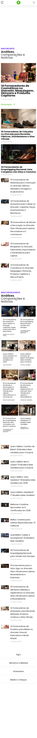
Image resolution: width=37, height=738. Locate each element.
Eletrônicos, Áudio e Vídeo (8, 335)
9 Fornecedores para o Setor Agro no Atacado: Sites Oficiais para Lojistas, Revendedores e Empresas (22, 571)
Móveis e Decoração (9, 400)
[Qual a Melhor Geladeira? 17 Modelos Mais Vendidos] (27, 406)
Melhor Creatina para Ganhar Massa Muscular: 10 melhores (22, 522)
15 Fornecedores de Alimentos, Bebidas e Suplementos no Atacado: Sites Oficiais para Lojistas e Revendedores (26, 390)
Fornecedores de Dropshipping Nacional (25, 332)
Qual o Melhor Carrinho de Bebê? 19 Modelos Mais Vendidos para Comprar (27, 358)
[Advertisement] (18, 24)
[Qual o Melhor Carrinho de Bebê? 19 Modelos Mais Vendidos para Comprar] (27, 341)
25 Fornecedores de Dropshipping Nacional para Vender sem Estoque (27, 323)
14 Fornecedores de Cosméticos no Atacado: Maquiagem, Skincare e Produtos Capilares (17, 90)
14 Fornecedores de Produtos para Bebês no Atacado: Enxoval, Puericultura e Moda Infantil (21, 632)
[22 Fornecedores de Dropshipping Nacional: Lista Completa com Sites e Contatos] (9, 406)
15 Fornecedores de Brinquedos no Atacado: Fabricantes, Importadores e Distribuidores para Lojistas (22, 249)
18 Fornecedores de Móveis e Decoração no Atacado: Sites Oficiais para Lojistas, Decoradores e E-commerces (23, 228)
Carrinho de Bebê (25, 365)
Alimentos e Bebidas (26, 400)
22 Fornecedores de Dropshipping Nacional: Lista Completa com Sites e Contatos (18, 169)
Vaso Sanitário (7, 365)
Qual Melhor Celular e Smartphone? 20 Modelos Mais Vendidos (22, 538)
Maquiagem (7, 104)
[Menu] (2, 2)
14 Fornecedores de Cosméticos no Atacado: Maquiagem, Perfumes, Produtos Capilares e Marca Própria (22, 271)
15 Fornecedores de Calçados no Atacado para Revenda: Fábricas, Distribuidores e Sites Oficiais (18, 135)
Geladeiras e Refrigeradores (24, 427)
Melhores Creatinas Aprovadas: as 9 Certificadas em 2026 (20, 507)
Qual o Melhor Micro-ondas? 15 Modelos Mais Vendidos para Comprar (21, 464)
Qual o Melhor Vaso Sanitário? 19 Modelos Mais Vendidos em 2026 (10, 358)
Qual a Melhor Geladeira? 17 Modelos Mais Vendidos (25, 421)
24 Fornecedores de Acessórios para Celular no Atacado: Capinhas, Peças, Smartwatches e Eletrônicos (23, 207)
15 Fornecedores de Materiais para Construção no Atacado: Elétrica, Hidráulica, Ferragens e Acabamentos (23, 185)
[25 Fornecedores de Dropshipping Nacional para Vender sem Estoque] (27, 307)
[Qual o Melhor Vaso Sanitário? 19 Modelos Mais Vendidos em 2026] (9, 341)
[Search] (34, 2)
